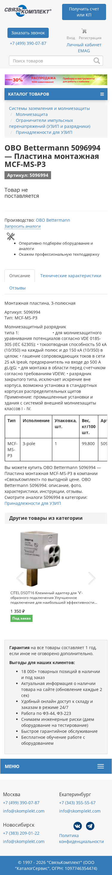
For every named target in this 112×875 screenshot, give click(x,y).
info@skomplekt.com (24, 811)
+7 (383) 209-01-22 (21, 833)
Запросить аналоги (22, 226)
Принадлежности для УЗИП (32, 503)
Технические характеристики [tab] (70, 275)
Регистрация (90, 37)
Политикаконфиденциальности (81, 838)
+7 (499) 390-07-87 (28, 43)
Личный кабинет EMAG (84, 47)
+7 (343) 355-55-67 (77, 802)
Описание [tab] (19, 275)
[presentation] (20, 578)
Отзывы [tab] (17, 288)
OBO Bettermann (53, 220)
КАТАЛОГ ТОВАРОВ (28, 94)
